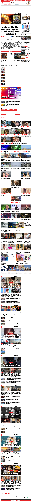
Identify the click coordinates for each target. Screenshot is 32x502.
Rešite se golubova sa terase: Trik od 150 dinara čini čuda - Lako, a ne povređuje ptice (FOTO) (13, 460)
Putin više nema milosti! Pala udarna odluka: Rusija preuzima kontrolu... (12, 105)
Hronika (1, 372)
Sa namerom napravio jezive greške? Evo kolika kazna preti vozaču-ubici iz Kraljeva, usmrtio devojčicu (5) (5, 374)
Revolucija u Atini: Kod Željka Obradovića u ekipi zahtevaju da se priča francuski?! (5, 393)
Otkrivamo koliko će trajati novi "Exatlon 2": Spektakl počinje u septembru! (12, 324)
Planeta (1, 13)
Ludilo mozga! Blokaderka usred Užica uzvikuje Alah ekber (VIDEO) (13, 298)
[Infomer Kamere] (13, 3)
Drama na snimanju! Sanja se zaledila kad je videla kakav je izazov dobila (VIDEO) (13, 321)
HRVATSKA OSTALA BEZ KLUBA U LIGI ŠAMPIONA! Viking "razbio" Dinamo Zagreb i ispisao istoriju (13, 81)
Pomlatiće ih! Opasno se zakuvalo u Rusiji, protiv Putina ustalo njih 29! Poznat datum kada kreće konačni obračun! (13, 68)
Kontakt (16, 496)
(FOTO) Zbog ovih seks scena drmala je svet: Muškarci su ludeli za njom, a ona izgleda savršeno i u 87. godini (13, 432)
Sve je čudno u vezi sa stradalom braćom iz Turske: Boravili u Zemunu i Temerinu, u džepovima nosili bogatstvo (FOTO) (13, 382)
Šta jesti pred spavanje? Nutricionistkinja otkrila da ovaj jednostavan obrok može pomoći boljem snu (11, 444)
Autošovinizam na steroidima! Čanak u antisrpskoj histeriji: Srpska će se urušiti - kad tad (16, 295)
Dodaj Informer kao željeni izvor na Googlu (16, 36)
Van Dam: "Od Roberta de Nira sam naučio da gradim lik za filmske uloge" (5, 425)
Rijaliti (1, 480)
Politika (11, 282)
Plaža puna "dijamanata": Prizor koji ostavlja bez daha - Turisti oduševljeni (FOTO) (5, 453)
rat (9, 109)
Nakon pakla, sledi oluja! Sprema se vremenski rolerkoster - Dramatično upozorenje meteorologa (5, 345)
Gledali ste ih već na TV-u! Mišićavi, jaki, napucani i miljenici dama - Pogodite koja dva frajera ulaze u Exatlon (16, 314)
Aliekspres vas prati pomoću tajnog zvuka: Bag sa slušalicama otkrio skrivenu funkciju (13, 457)
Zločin (7, 109)
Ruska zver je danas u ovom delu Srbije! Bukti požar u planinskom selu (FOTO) (15, 345)
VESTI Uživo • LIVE (19, 500)
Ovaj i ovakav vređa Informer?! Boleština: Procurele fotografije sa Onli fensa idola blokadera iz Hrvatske (11, 286)
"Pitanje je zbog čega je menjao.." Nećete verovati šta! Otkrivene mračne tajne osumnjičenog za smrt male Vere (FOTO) (16, 375)
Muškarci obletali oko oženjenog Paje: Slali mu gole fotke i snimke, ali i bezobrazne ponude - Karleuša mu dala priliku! (13, 318)
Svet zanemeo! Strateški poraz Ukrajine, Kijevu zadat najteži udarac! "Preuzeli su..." (13, 102)
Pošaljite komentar (17, 114)
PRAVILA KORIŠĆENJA (17, 497)
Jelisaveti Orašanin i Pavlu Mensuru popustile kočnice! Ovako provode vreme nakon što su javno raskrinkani (13, 486)
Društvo (11, 333)
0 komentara (4, 114)
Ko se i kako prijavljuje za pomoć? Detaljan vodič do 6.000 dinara (13, 348)
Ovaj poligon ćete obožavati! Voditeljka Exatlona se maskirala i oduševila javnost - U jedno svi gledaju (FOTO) (5, 314)
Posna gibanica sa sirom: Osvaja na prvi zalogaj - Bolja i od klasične (16, 453)
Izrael (5, 109)
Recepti (12, 451)
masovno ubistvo (12, 109)
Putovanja (2, 451)
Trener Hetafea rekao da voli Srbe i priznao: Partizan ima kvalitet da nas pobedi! (16, 393)
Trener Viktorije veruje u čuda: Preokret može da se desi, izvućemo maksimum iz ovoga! (13, 403)
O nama (16, 495)
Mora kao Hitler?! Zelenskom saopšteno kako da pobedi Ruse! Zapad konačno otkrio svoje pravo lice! (13, 71)
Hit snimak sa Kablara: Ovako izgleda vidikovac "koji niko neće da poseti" (13, 352)
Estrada (12, 480)
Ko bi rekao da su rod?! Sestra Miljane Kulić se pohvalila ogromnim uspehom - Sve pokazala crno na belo (5, 482)
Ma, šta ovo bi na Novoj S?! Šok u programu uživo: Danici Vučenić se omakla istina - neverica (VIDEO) (26, 30)
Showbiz (11, 412)
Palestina (2, 109)
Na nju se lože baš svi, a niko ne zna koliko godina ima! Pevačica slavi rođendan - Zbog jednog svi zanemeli (16, 482)
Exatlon (1, 495)
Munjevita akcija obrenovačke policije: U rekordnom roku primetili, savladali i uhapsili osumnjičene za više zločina (10, 365)
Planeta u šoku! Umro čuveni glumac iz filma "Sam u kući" (10, 415)
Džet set (9, 497)
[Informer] (15, 2)
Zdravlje (10, 441)
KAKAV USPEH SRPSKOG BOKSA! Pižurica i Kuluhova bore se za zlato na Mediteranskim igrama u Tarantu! (13, 84)
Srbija (12, 343)
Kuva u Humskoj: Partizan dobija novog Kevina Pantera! (12, 399)
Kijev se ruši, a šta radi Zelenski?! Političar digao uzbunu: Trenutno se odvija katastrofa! (13, 74)
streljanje (17, 109)
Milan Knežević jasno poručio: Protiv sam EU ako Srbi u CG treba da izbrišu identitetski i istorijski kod (15, 0)
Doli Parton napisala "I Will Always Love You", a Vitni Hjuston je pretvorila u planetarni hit (15, 425)
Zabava (9, 496)
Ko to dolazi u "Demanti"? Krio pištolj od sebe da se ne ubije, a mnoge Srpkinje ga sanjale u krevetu (11, 473)
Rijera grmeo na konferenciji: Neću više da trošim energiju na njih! (13, 396)
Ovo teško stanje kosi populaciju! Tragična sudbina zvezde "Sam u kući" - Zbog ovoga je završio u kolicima (10, 336)
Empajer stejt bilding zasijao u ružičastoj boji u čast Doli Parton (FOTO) (13, 428)
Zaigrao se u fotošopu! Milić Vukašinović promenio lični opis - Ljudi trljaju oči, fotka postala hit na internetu (13, 489)
